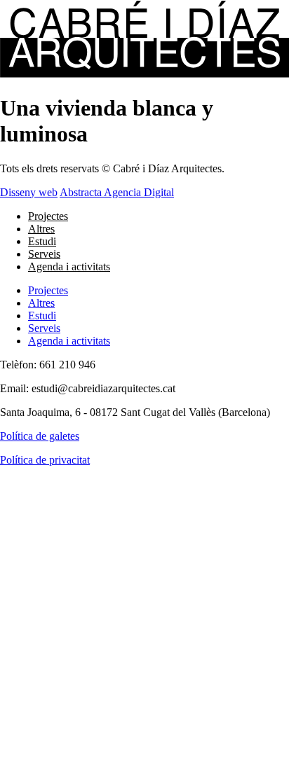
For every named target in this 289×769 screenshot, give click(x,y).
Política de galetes (39, 436)
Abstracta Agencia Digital (117, 192)
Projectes (48, 216)
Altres (41, 229)
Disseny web (29, 192)
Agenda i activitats (69, 266)
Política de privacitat (45, 460)
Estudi (42, 241)
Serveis (44, 254)
